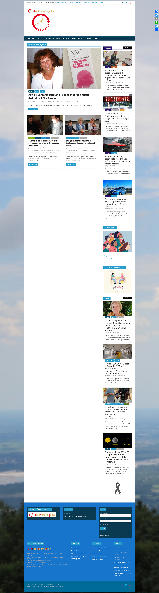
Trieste (42, 91)
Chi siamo (89, 38)
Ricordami (105, 525)
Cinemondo (109, 403)
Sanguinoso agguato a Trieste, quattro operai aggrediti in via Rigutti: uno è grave (79, 2)
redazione (44, 101)
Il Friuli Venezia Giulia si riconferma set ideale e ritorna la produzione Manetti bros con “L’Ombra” (116, 411)
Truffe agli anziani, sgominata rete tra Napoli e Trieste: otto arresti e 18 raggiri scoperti (117, 160)
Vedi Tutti (127, 48)
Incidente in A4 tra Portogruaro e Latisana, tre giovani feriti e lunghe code (117, 117)
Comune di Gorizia (97, 560)
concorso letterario (54, 101)
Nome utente (104, 513)
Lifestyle (98, 38)
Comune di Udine (97, 554)
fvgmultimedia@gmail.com (121, 567)
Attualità (46, 38)
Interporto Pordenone (77, 554)
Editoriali (56, 38)
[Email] (157, 19)
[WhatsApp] (157, 22)
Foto (48, 138)
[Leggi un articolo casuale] (130, 38)
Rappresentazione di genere (70, 101)
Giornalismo (76, 150)
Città (73, 38)
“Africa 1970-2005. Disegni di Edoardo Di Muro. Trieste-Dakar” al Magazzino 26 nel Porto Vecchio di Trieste (117, 368)
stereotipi (68, 153)
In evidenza (36, 38)
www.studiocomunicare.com (122, 570)
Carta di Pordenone (55, 148)
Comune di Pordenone (99, 557)
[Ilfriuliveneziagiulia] (29, 38)
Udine (122, 110)
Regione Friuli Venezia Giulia (100, 548)
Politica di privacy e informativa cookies (75, 516)
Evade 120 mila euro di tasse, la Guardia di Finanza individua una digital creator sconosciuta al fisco (117, 75)
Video (126, 403)
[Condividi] (157, 30)
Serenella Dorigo (121, 375)
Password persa (104, 535)
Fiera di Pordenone (77, 551)
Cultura (31, 91)
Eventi (80, 38)
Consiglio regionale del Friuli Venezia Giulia (39, 150)
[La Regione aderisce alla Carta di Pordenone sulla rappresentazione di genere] (83, 116)
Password (103, 519)
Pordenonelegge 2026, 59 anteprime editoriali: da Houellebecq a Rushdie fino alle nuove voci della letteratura (117, 457)
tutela (73, 153)
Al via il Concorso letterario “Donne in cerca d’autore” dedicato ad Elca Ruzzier (59, 96)
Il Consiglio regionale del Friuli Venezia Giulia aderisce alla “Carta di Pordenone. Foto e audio (44, 143)
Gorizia (114, 67)
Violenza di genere (50, 153)
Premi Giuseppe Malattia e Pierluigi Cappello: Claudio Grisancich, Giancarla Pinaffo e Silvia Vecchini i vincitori (117, 325)
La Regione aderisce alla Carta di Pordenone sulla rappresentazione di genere (80, 143)
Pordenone (55, 138)
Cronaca (65, 38)
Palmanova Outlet (76, 548)
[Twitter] (157, 15)
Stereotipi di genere (39, 153)
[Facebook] (157, 11)
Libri (61, 101)
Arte (107, 360)
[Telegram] (157, 26)
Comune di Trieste (97, 551)
